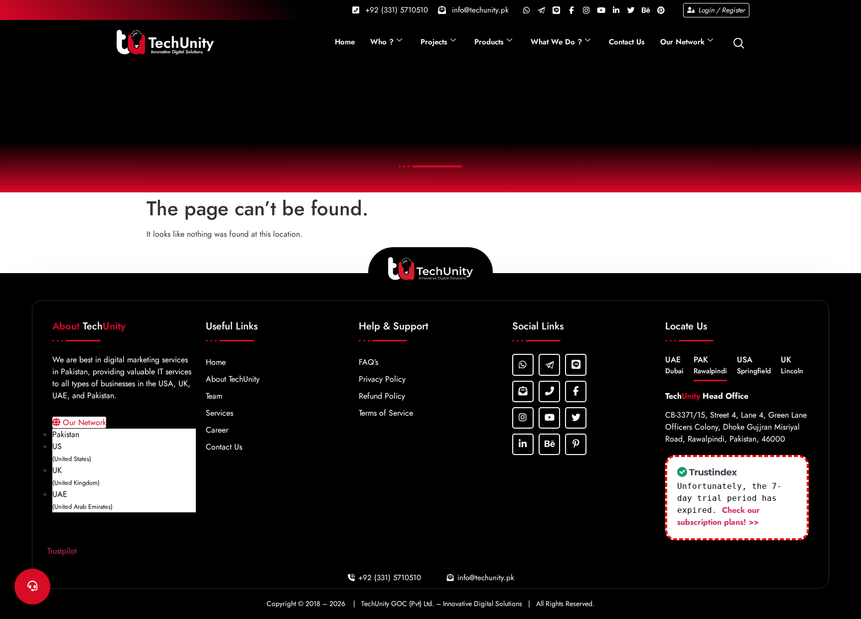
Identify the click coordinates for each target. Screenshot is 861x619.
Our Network (682, 41)
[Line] (556, 9)
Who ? (382, 41)
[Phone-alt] (549, 391)
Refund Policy (382, 396)
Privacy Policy (382, 379)
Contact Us (627, 41)
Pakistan (65, 434)
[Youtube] (600, 9)
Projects (434, 41)
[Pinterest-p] (575, 444)
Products (489, 41)
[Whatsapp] (526, 9)
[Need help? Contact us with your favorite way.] (32, 586)
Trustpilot (62, 551)
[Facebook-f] (571, 9)
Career (217, 430)
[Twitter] (630, 9)
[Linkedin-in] (615, 9)
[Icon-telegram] (541, 9)
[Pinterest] (660, 9)
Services (219, 413)
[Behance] (645, 9)
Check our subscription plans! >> (718, 516)
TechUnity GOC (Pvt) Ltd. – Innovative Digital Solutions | (447, 604)
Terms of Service (386, 413)
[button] (738, 41)
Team (214, 396)
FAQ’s (368, 362)
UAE (82, 499)
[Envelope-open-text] (523, 391)
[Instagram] (585, 9)
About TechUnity (233, 379)
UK (76, 475)
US (71, 452)
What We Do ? (556, 41)
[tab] (674, 367)
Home (345, 41)
